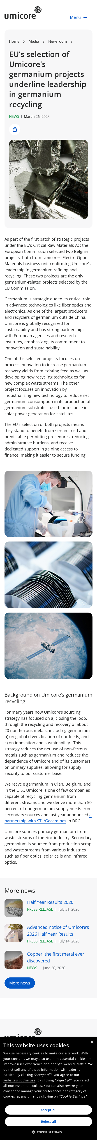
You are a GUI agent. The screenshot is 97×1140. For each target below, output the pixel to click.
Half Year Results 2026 (50, 902)
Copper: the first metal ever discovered (55, 957)
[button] (48, 1132)
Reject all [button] (48, 1121)
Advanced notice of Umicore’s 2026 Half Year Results (58, 930)
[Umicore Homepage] (48, 1034)
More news (19, 983)
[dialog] (48, 1088)
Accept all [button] (48, 1110)
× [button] (92, 1042)
